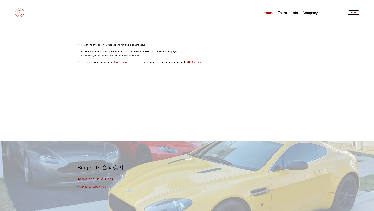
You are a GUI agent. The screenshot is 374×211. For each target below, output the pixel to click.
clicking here (120, 61)
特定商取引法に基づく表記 (91, 186)
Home (268, 12)
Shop (353, 12)
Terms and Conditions (95, 179)
